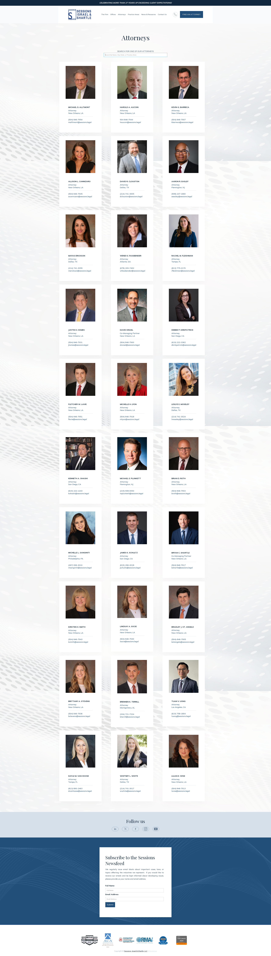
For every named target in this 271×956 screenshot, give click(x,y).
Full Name (109, 886)
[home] (80, 14)
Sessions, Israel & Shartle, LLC (135, 951)
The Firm (104, 14)
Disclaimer (153, 951)
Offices (113, 14)
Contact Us (162, 14)
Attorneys (122, 14)
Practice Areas (133, 14)
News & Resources (148, 14)
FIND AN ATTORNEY (191, 14)
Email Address (111, 894)
